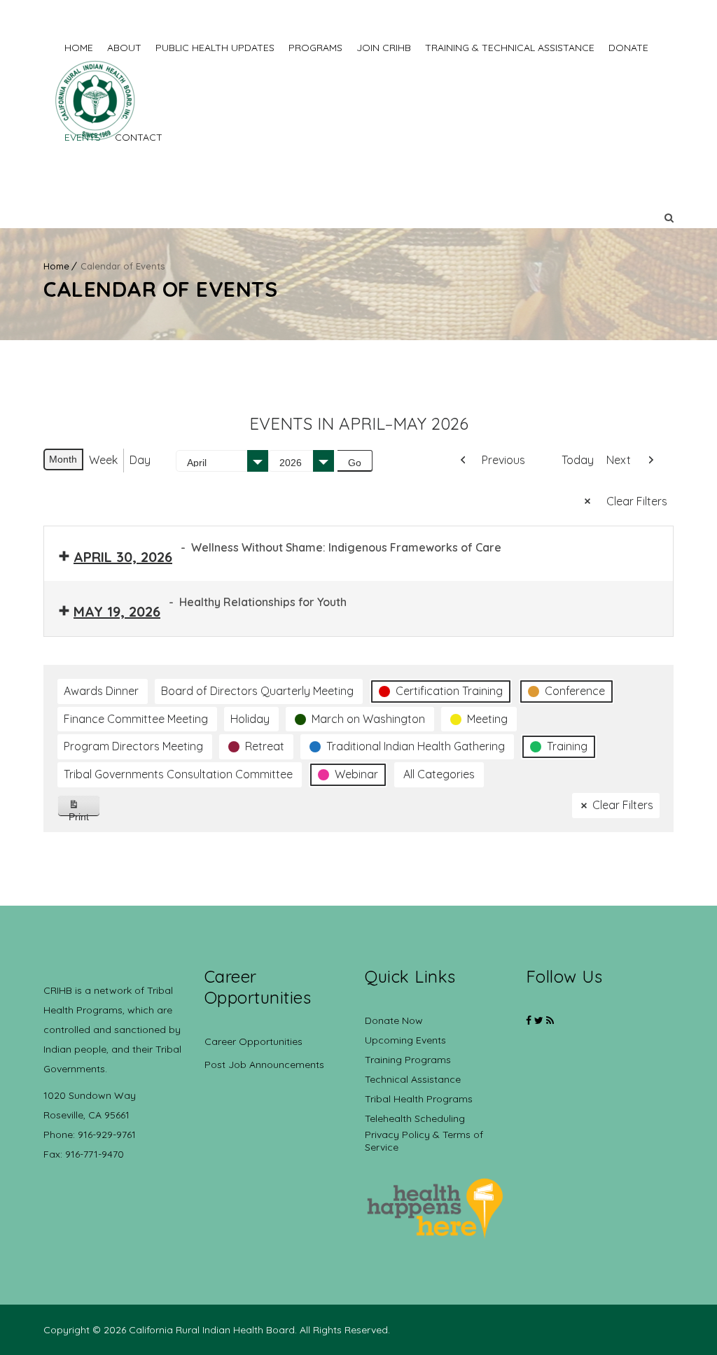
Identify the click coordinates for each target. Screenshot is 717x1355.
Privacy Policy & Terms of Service (424, 1140)
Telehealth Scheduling (415, 1118)
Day (140, 460)
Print (84, 813)
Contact (138, 137)
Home (78, 47)
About (124, 47)
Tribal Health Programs (419, 1099)
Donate (628, 47)
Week (103, 460)
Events (82, 137)
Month (63, 459)
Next (618, 460)
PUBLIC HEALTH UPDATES (214, 47)
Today (578, 460)
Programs (315, 47)
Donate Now (394, 1020)
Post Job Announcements (264, 1064)
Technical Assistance (413, 1079)
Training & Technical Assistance (509, 47)
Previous (503, 460)
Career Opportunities (253, 1041)
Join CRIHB (383, 47)
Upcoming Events (405, 1040)
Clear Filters (636, 501)
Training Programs (408, 1059)
